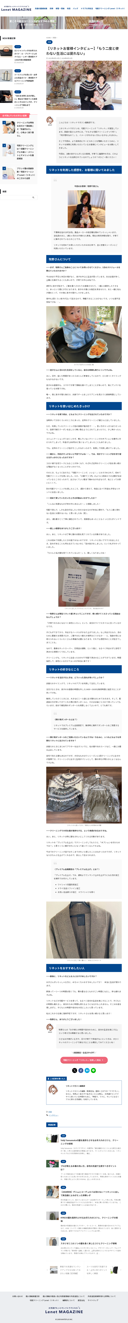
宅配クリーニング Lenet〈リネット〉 (110, 8)
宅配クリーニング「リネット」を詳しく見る (82, 1060)
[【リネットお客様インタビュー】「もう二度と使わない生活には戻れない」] (87, 1070)
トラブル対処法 (87, 8)
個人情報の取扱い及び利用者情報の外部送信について (64, 1296)
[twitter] (74, 1070)
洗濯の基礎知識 (41, 8)
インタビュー (53, 1115)
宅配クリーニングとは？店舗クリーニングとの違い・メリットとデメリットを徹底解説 (25, 152)
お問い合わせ (17, 1296)
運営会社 (81, 1300)
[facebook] (80, 1070)
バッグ (75, 8)
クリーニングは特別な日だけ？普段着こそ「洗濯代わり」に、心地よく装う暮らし (25, 129)
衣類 (51, 8)
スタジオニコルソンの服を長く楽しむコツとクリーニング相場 (89, 1243)
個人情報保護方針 (33, 1296)
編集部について (68, 1300)
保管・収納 (60, 8)
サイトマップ (93, 1300)
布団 (68, 8)
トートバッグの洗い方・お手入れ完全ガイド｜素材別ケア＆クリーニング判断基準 (25, 77)
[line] (93, 1070)
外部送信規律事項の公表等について (102, 1296)
